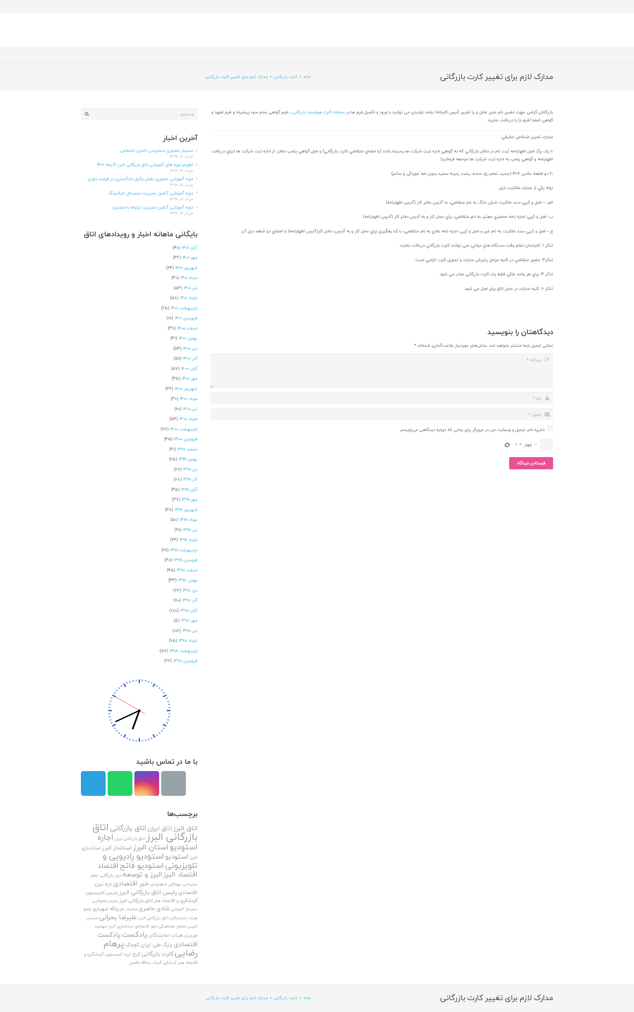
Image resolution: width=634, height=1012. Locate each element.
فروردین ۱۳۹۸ (185, 660)
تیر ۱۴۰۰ (190, 408)
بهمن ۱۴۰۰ (188, 338)
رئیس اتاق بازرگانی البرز (148, 892)
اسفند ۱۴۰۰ (187, 328)
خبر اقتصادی (131, 883)
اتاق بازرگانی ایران (130, 838)
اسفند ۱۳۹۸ (187, 570)
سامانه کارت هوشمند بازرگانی (318, 112)
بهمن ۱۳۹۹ (188, 459)
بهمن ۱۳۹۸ (187, 580)
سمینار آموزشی (184, 909)
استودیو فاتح (142, 865)
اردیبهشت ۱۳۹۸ (183, 650)
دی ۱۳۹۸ (189, 590)
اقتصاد (108, 865)
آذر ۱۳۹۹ (190, 479)
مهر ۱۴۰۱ (189, 257)
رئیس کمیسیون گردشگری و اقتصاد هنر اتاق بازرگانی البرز (141, 897)
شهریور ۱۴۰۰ (186, 388)
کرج (136, 954)
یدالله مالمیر (140, 962)
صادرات (131, 909)
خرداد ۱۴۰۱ (188, 297)
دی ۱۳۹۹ (190, 469)
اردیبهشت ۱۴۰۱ (184, 308)
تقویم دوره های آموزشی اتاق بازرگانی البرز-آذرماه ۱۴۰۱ (145, 164)
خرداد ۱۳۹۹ (188, 539)
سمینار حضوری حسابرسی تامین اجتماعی (156, 150)
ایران (118, 875)
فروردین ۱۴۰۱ (186, 318)
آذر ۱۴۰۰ (190, 358)
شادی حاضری (154, 908)
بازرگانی (107, 875)
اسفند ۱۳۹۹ (187, 449)
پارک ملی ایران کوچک (148, 944)
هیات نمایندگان (166, 935)
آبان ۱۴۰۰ (189, 368)
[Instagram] (146, 783)
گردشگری (170, 962)
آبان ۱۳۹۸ (188, 610)
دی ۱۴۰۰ (190, 348)
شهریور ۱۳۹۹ (186, 509)
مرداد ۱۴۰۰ (188, 398)
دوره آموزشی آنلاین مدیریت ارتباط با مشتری (153, 207)
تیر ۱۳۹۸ (189, 630)
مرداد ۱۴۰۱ (188, 277)
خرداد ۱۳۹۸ (188, 640)
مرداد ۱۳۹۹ (188, 519)
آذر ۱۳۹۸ (189, 600)
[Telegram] (93, 783)
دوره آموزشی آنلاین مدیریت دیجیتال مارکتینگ (150, 193)
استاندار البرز (117, 847)
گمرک (156, 962)
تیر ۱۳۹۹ (190, 529)
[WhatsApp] (120, 783)
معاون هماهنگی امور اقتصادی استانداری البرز (147, 926)
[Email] (173, 783)
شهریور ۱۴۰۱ (186, 267)
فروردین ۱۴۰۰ (185, 439)
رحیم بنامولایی (105, 900)
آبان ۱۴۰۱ (189, 247)
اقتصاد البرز (180, 874)
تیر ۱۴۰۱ (190, 288)
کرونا (127, 954)
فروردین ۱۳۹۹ (185, 560)
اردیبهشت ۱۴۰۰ (183, 429)
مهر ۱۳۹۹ (189, 499)
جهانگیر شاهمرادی (165, 884)
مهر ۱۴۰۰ (189, 378)
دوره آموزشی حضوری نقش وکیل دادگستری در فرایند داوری (140, 178)
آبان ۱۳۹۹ (189, 489)
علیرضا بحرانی (118, 917)
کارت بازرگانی (157, 953)
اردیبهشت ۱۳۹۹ (183, 550)
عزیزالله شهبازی (108, 909)
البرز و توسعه (142, 874)
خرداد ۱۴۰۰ (188, 418)
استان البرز (150, 847)
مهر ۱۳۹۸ (189, 620)
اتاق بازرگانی (128, 828)
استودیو (177, 856)
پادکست (134, 934)
